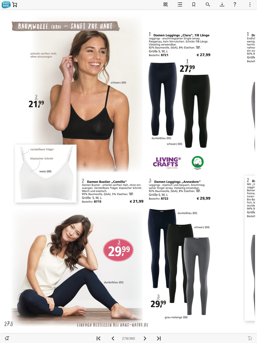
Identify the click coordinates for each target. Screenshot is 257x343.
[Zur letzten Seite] (159, 338)
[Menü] (250, 4)
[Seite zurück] (112, 338)
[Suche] (208, 4)
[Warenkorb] (14, 4)
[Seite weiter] (145, 338)
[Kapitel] (180, 4)
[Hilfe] (236, 4)
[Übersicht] (166, 4)
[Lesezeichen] (194, 4)
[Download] (222, 4)
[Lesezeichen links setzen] (7, 338)
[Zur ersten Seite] (98, 338)
